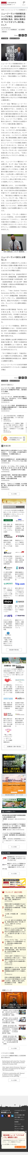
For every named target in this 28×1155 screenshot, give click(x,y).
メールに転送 (4, 38)
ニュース (7, 10)
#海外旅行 (4, 31)
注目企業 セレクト (9, 507)
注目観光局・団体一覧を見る (14, 746)
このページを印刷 (15, 38)
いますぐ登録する (21, 1147)
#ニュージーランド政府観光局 (9, 29)
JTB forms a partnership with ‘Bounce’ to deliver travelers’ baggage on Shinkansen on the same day (13, 1074)
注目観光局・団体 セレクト (12, 666)
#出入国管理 (21, 29)
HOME (2, 10)
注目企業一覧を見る (14, 649)
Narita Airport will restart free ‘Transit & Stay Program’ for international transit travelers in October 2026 (13, 1062)
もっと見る (14, 494)
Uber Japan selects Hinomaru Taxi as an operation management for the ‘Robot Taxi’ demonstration (14, 1068)
